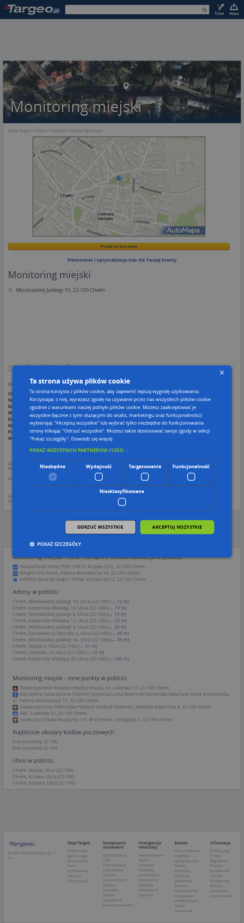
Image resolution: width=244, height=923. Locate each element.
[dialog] (122, 461)
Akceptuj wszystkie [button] (177, 527)
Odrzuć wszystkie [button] (100, 527)
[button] (122, 450)
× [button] (221, 372)
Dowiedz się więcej (91, 438)
